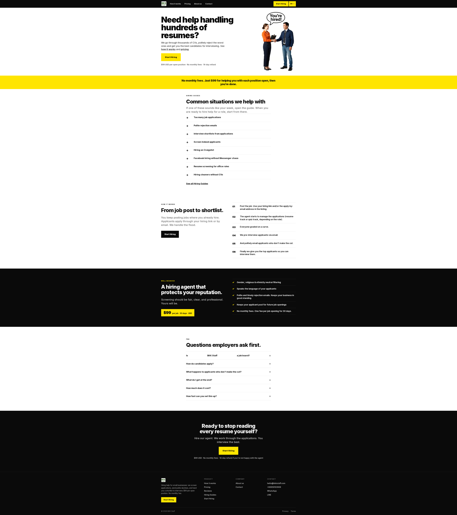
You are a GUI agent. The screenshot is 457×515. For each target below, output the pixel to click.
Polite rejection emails (205, 125)
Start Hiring (281, 4)
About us (198, 4)
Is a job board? (218, 355)
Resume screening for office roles (211, 166)
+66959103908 (274, 487)
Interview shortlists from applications (213, 133)
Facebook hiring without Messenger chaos (216, 158)
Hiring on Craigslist (204, 150)
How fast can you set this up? (201, 396)
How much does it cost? (198, 388)
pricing (185, 49)
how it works (168, 49)
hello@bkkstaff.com (276, 483)
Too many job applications (207, 117)
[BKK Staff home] (163, 3)
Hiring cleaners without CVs (208, 174)
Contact (208, 4)
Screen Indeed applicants (207, 142)
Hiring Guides (210, 495)
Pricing (187, 4)
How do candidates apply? (200, 363)
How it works (175, 4)
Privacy (285, 511)
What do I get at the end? (199, 380)
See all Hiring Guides (197, 183)
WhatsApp (272, 491)
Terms (293, 511)
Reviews (208, 491)
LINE (269, 495)
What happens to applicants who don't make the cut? (213, 372)
